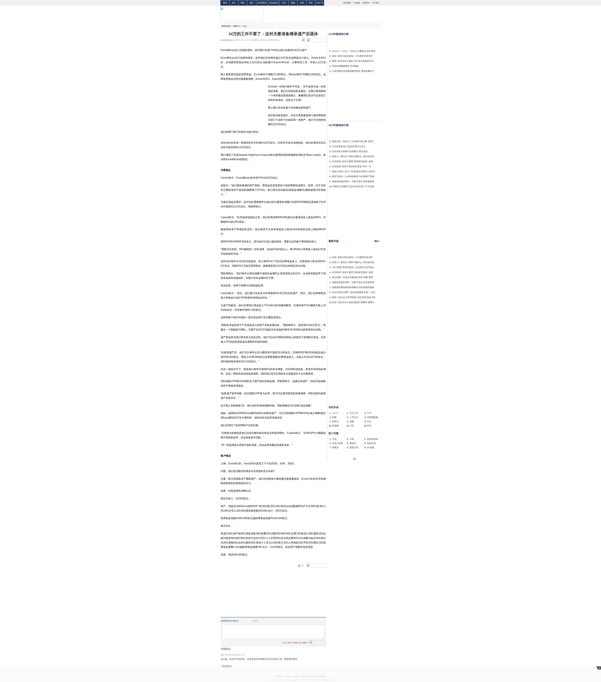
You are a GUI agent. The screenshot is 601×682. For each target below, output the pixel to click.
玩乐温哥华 (262, 3)
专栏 (284, 3)
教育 (252, 3)
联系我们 (366, 3)
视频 (293, 3)
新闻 (225, 3)
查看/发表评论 (274, 40)
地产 (234, 3)
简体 (345, 3)
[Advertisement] (354, 42)
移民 (243, 3)
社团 (302, 3)
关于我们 (376, 3)
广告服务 (356, 3)
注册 (304, 643)
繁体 (349, 3)
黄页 (311, 3)
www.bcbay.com (227, 40)
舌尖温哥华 (273, 3)
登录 (295, 643)
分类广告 (320, 3)
